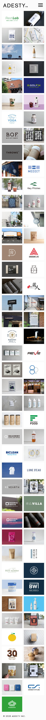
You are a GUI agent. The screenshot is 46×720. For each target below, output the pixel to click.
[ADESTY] (15, 5)
